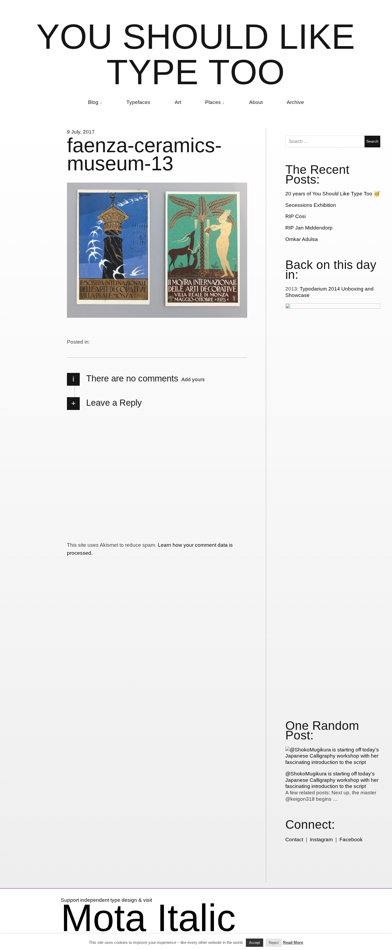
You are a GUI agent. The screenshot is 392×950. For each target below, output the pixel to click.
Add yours (193, 379)
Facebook (351, 839)
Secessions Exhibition (310, 205)
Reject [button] (274, 943)
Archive (295, 102)
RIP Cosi (295, 216)
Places (213, 102)
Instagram (321, 839)
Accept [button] (254, 943)
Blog (93, 102)
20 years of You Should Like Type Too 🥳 (332, 193)
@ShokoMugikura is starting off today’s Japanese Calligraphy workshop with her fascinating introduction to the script (331, 780)
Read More (293, 942)
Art (178, 102)
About (256, 102)
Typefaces (138, 102)
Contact (294, 839)
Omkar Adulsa (301, 239)
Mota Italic (148, 917)
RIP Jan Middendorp (309, 228)
